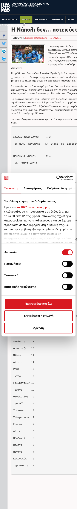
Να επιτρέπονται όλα (38, 303)
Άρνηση (38, 327)
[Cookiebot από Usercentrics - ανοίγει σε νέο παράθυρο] (56, 177)
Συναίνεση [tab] (11, 188)
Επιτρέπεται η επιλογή (38, 315)
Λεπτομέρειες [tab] (33, 188)
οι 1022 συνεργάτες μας (33, 207)
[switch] (67, 264)
